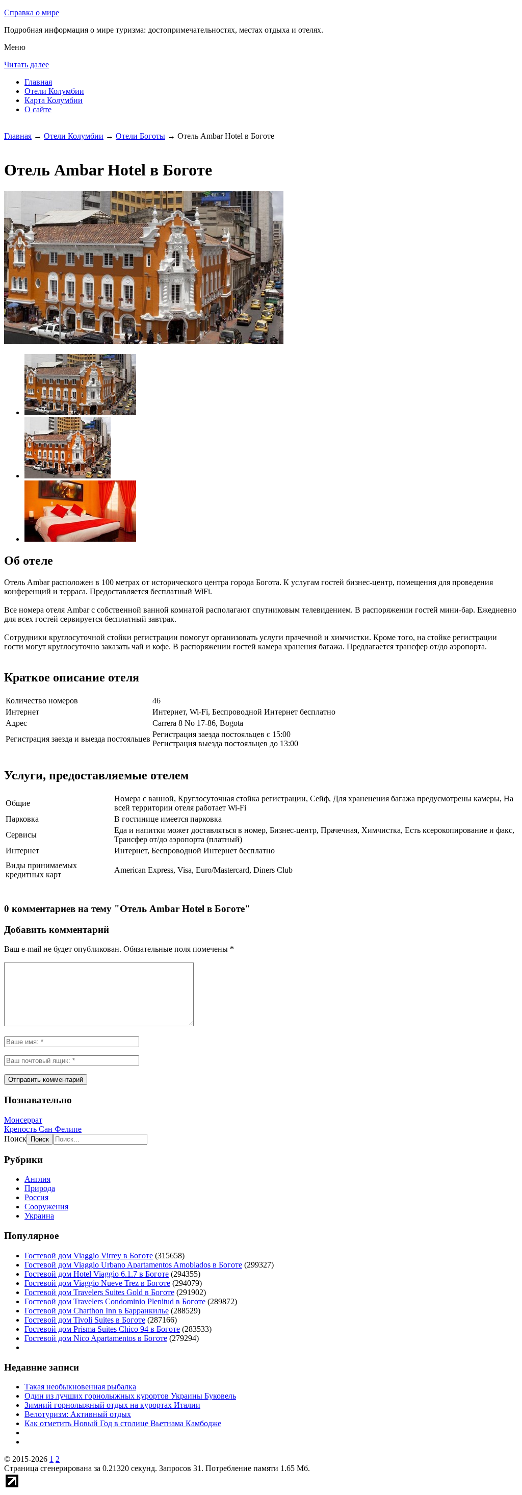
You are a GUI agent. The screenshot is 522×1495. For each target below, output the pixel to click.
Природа (39, 1188)
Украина (39, 1215)
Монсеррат (23, 1120)
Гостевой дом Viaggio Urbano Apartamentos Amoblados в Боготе (133, 1264)
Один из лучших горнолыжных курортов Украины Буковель (130, 1395)
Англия (37, 1179)
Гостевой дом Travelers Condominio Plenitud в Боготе (114, 1301)
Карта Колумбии (53, 100)
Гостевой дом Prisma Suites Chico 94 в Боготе (102, 1329)
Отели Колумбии (54, 91)
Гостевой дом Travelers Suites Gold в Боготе (99, 1292)
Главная (38, 82)
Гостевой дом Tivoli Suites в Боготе (84, 1319)
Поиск (15, 1138)
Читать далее (26, 64)
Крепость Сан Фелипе (43, 1129)
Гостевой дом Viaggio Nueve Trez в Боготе (97, 1283)
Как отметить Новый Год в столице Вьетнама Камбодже (122, 1423)
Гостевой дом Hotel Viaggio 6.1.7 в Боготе (96, 1274)
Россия (36, 1197)
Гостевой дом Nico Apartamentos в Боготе (95, 1338)
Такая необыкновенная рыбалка (80, 1386)
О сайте (37, 109)
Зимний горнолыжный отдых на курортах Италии (112, 1405)
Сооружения (46, 1206)
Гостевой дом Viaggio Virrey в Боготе (88, 1255)
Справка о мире (31, 12)
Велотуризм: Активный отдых (77, 1414)
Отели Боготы (140, 136)
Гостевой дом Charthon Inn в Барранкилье (96, 1310)
